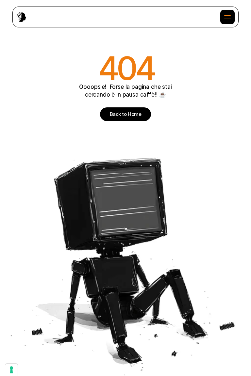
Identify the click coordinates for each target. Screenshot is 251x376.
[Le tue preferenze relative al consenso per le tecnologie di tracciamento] (11, 370)
